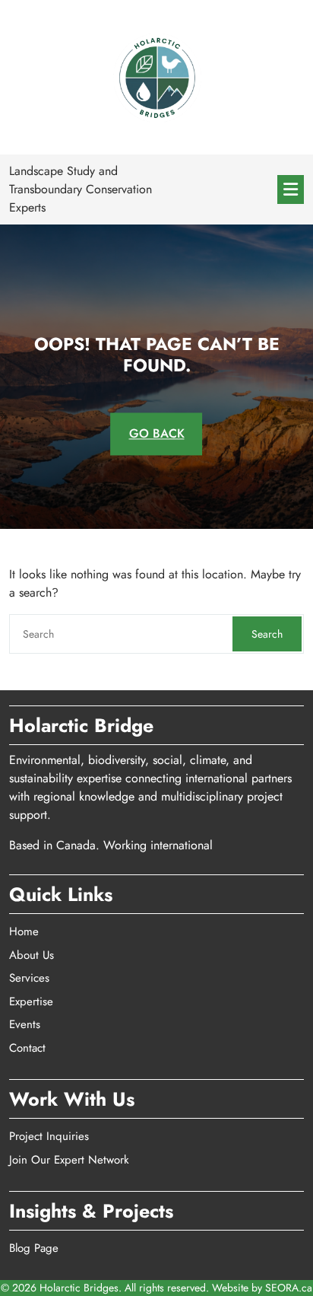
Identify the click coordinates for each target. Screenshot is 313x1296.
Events (24, 1024)
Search (267, 634)
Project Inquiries (49, 1136)
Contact (27, 1048)
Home (24, 931)
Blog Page (33, 1248)
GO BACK (157, 434)
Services (29, 978)
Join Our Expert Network (69, 1159)
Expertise (31, 1001)
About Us (31, 955)
